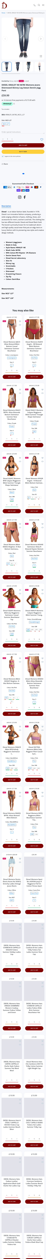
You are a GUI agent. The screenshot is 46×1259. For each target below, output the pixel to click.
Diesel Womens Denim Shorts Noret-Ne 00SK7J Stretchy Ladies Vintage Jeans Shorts (12, 882)
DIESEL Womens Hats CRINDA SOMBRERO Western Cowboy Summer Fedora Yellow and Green (12, 1007)
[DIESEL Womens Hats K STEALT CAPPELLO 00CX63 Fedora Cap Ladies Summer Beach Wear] (12, 1107)
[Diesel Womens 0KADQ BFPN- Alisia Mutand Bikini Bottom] (12, 801)
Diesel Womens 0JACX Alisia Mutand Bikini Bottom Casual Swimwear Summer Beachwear (12, 346)
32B (34, 768)
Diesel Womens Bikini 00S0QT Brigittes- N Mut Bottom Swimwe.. (11, 681)
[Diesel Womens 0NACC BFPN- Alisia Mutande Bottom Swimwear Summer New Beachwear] (12, 398)
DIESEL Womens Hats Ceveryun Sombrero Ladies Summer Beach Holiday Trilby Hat (34, 1181)
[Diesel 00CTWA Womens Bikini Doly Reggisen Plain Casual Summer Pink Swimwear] (34, 735)
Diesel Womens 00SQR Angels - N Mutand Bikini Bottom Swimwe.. (34, 480)
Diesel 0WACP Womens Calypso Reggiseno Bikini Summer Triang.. (34, 612)
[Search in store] (39, 5)
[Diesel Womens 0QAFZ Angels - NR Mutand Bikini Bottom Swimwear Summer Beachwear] (34, 329)
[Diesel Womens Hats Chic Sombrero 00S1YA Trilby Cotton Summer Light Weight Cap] (34, 1049)
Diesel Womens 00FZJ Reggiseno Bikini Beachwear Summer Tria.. (34, 816)
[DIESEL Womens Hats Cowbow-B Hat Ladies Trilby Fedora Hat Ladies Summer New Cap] (34, 933)
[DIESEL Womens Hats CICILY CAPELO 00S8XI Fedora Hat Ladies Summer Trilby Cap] (34, 1107)
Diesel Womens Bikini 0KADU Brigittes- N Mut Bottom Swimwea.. (12, 546)
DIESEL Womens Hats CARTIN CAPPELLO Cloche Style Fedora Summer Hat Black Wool (12, 1066)
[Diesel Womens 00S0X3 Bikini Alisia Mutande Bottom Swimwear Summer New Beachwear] (34, 666)
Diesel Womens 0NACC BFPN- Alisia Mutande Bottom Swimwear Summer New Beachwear (12, 414)
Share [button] (6, 164)
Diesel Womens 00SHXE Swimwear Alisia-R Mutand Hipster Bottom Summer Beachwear (34, 547)
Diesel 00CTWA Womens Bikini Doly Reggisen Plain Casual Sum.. (34, 750)
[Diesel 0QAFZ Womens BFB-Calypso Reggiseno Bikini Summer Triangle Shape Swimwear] (12, 466)
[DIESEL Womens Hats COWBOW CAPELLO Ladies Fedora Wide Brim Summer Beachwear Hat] (34, 991)
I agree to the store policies (12, 156)
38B (40, 629)
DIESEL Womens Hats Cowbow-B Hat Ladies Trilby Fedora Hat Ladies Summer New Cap (34, 949)
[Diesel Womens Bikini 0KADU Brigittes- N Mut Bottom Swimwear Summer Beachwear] (12, 532)
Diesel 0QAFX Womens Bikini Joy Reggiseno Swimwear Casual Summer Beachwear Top (11, 614)
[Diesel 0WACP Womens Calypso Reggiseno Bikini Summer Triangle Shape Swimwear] (34, 598)
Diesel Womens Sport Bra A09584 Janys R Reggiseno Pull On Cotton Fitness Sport (34, 882)
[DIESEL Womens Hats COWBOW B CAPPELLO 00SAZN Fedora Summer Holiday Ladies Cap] (12, 933)
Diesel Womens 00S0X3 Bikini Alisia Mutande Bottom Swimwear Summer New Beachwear (34, 683)
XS (12, 701)
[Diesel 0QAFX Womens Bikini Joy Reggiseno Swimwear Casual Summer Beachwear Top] (12, 598)
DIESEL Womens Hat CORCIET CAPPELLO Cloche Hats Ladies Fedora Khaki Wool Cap (34, 1237)
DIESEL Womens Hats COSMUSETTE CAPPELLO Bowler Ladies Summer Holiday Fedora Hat (12, 1238)
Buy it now (23, 152)
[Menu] (43, 5)
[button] (40, 38)
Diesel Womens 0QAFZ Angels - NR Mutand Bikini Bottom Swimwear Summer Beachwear (34, 346)
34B (32, 629)
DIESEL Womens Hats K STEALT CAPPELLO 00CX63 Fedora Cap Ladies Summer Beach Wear (12, 1124)
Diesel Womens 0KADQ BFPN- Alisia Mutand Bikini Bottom (12, 815)
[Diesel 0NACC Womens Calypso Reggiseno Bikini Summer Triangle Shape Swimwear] (34, 398)
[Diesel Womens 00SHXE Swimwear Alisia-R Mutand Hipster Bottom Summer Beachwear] (34, 532)
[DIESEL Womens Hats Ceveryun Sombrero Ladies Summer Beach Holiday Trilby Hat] (34, 1165)
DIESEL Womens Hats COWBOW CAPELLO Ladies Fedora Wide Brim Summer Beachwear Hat (34, 1007)
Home (3, 13)
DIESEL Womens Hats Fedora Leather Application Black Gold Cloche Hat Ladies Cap (11, 1181)
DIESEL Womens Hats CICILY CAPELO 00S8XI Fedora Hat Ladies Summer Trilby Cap (34, 1123)
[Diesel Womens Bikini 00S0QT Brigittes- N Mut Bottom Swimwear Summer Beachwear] (12, 666)
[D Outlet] (4, 5)
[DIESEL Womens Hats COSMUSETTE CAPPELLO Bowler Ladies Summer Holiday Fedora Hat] (12, 1221)
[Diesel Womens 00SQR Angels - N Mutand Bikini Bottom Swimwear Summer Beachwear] (34, 466)
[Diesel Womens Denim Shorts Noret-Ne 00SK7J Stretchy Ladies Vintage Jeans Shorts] (12, 867)
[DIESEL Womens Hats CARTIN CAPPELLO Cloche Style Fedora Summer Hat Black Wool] (12, 1049)
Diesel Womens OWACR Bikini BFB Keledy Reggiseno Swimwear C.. (12, 750)
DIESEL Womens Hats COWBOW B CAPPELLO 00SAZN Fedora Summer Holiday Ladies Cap (12, 949)
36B (36, 629)
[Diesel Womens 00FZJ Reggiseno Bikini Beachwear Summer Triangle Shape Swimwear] (34, 801)
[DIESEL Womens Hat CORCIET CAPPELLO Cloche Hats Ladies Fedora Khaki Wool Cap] (34, 1221)
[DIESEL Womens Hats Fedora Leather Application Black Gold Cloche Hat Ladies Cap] (12, 1165)
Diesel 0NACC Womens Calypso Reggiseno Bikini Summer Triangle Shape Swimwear (34, 413)
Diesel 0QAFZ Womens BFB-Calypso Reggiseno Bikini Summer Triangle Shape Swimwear (12, 481)
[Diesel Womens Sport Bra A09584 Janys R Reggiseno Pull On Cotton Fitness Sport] (34, 867)
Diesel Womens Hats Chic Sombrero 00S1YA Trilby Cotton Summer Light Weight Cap (34, 1065)
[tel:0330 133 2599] (35, 5)
